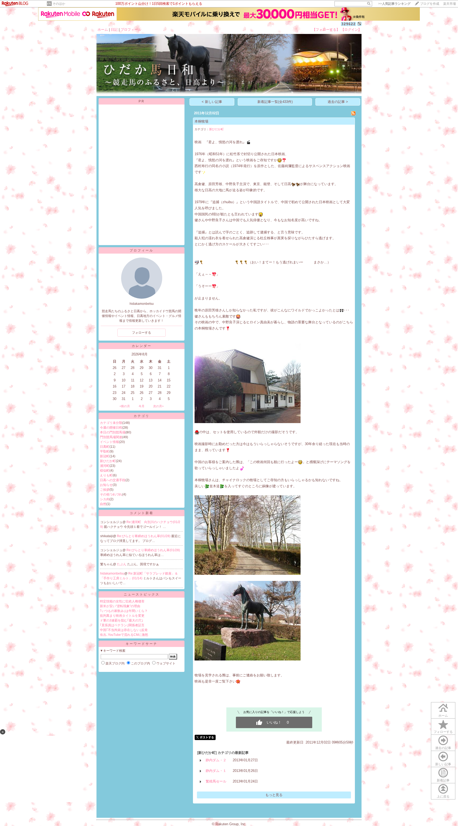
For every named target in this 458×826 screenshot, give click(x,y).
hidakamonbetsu (112, 573)
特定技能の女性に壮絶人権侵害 (122, 601)
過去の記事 (443, 748)
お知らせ (106, 485)
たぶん (122, 564)
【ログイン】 (351, 30)
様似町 (104, 470)
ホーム (103, 30)
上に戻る (443, 796)
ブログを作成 (429, 4)
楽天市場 (449, 4)
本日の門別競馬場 (112, 432)
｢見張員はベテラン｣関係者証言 (122, 625)
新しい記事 (443, 764)
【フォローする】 (326, 30)
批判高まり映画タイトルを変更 (122, 616)
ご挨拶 (104, 490)
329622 (348, 24)
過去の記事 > (338, 102)
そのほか (58, 4)
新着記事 (443, 780)
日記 (114, 30)
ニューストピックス (142, 594)
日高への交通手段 (112, 480)
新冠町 (104, 456)
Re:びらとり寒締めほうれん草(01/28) (144, 536)
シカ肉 (104, 499)
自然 (103, 504)
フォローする (443, 732)
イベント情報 (109, 442)
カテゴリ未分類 (111, 423)
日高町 (104, 447)
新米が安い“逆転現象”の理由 (120, 606)
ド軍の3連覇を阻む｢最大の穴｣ (121, 620)
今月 (141, 406)
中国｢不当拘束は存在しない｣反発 (124, 630)
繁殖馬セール (216, 781)
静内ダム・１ (216, 771)
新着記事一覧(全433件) (275, 102)
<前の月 (125, 406)
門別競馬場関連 (111, 437)
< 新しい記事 (212, 102)
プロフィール (131, 30)
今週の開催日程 (111, 427)
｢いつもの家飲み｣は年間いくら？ (124, 611)
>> (394, 4)
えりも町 (106, 475)
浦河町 (104, 466)
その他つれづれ (111, 494)
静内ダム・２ (216, 760)
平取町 (104, 451)
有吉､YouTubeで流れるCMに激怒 (124, 635)
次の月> (158, 406)
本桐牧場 (201, 121)
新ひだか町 (108, 461)
